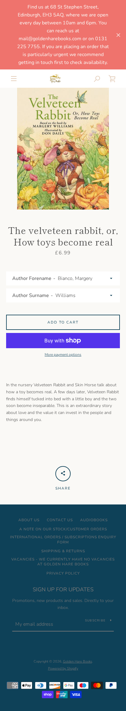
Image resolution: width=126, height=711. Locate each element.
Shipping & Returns (63, 551)
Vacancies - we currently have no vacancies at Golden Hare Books (63, 562)
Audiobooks (94, 520)
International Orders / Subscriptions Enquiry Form (63, 540)
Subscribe (95, 620)
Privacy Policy (63, 573)
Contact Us (60, 520)
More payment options (63, 354)
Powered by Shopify (63, 668)
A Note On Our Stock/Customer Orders (63, 529)
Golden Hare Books (77, 661)
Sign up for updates (63, 589)
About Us (28, 520)
